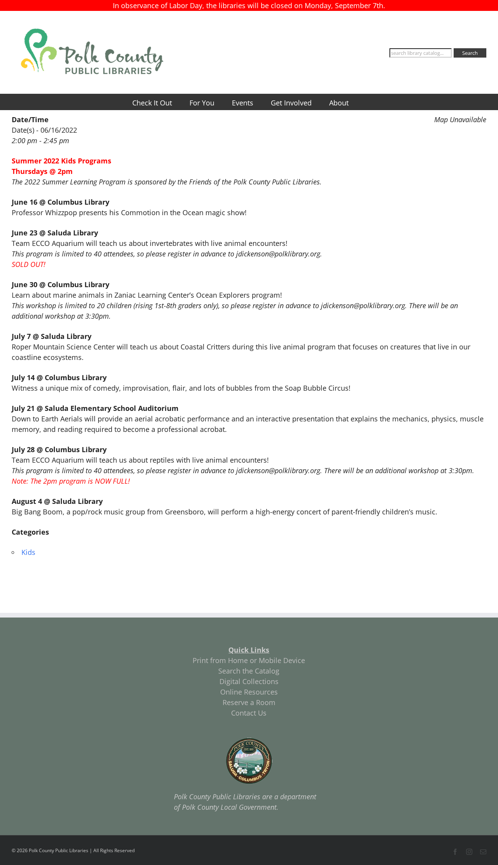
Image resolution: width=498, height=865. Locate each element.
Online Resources (249, 692)
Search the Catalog (248, 671)
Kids (28, 552)
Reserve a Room (249, 702)
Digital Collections (249, 681)
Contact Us (249, 713)
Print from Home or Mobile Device (249, 660)
